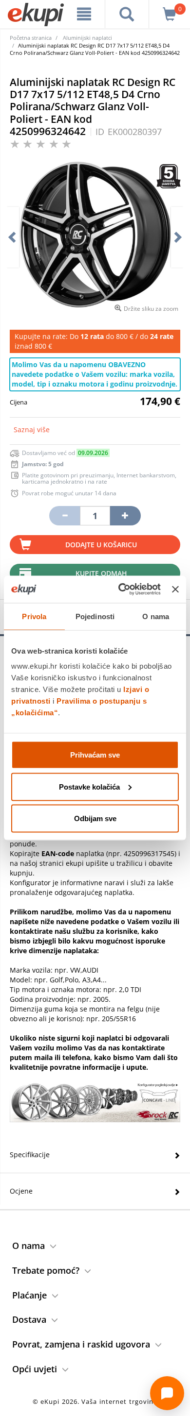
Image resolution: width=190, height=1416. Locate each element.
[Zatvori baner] (175, 589)
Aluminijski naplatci (87, 37)
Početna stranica (31, 37)
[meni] (84, 14)
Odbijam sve (95, 818)
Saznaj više (32, 429)
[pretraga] (127, 14)
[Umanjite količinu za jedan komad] (64, 515)
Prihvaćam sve (95, 755)
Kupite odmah (101, 573)
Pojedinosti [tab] (95, 616)
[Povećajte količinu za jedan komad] (125, 515)
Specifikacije (30, 1154)
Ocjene (21, 1191)
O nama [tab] (155, 616)
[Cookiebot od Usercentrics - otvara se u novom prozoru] (121, 589)
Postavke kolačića (89, 786)
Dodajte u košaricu (101, 544)
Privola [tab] (34, 616)
